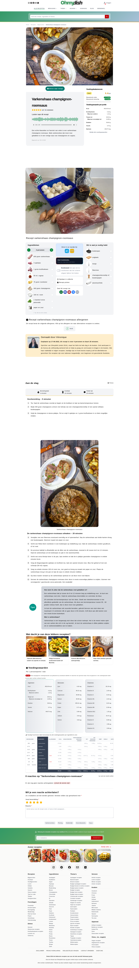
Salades (30, 888)
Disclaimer (40, 950)
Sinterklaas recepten (76, 929)
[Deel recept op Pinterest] (69, 292)
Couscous (52, 896)
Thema (62, 8)
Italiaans (94, 903)
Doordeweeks (81, 823)
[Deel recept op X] (73, 292)
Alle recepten (39, 8)
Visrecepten (95, 944)
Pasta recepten (74, 919)
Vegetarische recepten (98, 942)
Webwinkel (101, 8)
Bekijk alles (105, 847)
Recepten (33, 24)
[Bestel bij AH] (67, 251)
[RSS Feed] (38, 3)
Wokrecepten (74, 944)
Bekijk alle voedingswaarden (98, 132)
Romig (60, 823)
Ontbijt (30, 886)
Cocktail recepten (75, 898)
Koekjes (72, 911)
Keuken (72, 8)
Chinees (94, 893)
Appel (50, 881)
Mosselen (52, 925)
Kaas (50, 911)
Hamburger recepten (76, 900)
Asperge (51, 883)
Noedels (51, 927)
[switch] (58, 270)
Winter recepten (96, 881)
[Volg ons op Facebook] (33, 3)
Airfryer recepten (96, 925)
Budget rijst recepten (76, 892)
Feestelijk (31, 905)
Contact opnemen (87, 950)
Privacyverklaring (53, 950)
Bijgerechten (41, 24)
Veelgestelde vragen (71, 950)
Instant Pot (95, 929)
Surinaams (95, 916)
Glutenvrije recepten (34, 929)
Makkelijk (69, 823)
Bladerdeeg (52, 888)
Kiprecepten (73, 908)
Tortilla (51, 942)
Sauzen (30, 890)
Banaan (51, 886)
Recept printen (64, 282)
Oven (93, 931)
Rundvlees (52, 938)
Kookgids (83, 8)
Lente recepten (96, 879)
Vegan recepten (96, 940)
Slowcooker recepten (98, 933)
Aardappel (52, 877)
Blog (92, 8)
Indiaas (94, 899)
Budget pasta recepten (76, 888)
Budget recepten (75, 890)
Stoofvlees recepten (76, 934)
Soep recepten (32, 892)
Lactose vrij (31, 933)
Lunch (29, 883)
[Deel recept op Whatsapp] (61, 292)
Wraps (51, 944)
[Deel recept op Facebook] (65, 292)
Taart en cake (32, 894)
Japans (94, 905)
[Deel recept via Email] (77, 292)
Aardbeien (52, 879)
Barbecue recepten (97, 927)
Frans (93, 895)
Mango (51, 923)
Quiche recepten (75, 923)
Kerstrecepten (32, 907)
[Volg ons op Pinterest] (31, 3)
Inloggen (108, 2)
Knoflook (51, 915)
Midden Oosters (96, 909)
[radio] (27, 802)
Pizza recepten (74, 921)
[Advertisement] (68, 158)
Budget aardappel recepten (78, 883)
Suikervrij (30, 935)
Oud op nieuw (32, 913)
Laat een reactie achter (107, 776)
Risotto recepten (75, 927)
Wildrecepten (74, 942)
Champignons (53, 892)
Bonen (51, 890)
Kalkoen (51, 913)
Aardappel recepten (76, 877)
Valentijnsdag (32, 920)
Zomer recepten (96, 883)
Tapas (72, 936)
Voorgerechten (32, 898)
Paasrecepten (74, 917)
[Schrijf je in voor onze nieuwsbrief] (36, 3)
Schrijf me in (96, 837)
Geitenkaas (52, 904)
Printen (111, 382)
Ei (49, 898)
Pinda (50, 934)
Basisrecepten (74, 879)
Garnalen (51, 900)
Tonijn (51, 940)
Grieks (93, 897)
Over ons (99, 950)
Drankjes (30, 879)
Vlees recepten (96, 946)
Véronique (61, 337)
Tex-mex (94, 918)
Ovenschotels (74, 915)
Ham (50, 908)
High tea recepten (75, 904)
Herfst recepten (96, 877)
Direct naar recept (56, 88)
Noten (51, 929)
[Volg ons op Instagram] (29, 3)
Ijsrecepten (73, 906)
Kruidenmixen (74, 913)
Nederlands (95, 911)
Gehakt (51, 902)
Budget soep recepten (76, 894)
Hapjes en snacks (75, 902)
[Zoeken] (107, 16)
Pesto (50, 931)
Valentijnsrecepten (75, 940)
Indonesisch (95, 901)
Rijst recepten (74, 925)
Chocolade (52, 894)
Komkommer (52, 919)
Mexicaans (95, 907)
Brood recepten (74, 881)
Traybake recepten (75, 938)
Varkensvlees (50, 823)
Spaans (94, 913)
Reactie (28, 806)
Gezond (30, 927)
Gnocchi (51, 906)
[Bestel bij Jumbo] (72, 251)
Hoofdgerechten (32, 881)
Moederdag (31, 911)
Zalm (50, 946)
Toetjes (30, 896)
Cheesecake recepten (76, 896)
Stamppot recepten (75, 931)
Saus (91, 823)
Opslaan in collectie (66, 279)
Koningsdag (31, 909)
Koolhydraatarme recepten (35, 931)
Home (27, 24)
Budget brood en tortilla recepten (79, 886)
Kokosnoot (52, 917)
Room (50, 936)
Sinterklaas (31, 918)
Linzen (51, 921)
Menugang (52, 8)
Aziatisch (94, 891)
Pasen (29, 916)
